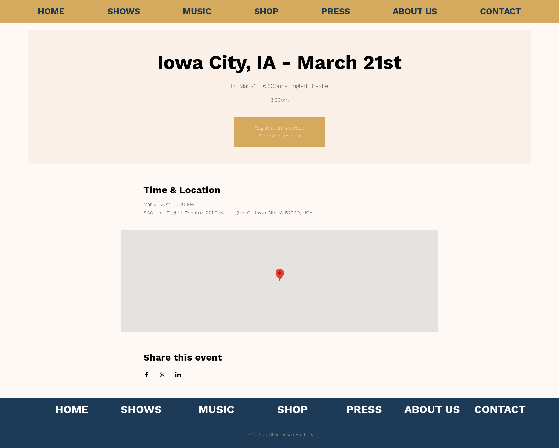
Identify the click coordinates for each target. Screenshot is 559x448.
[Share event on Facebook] (146, 374)
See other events (279, 136)
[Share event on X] (162, 374)
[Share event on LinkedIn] (178, 374)
